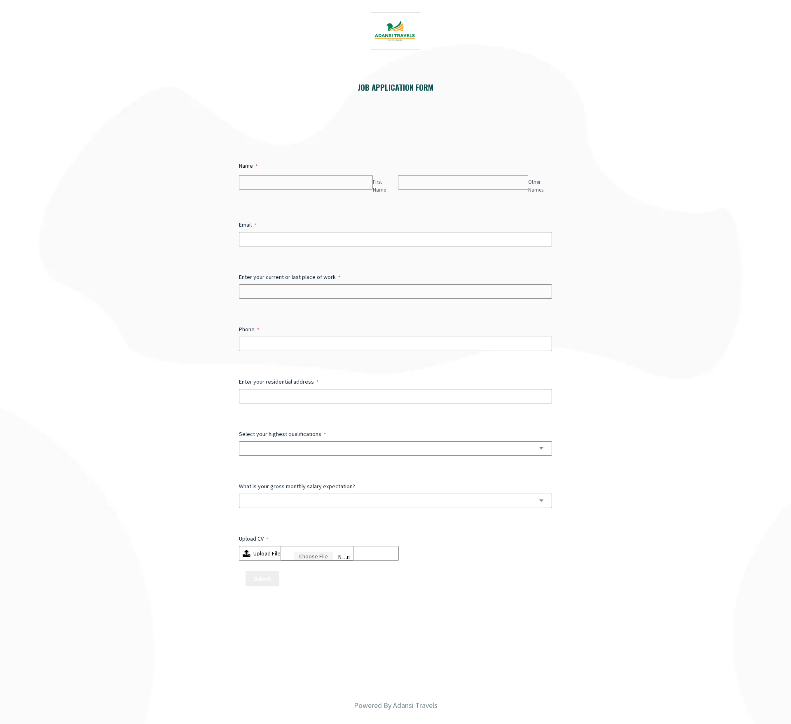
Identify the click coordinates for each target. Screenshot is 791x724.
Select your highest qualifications (282, 434)
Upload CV (253, 538)
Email (247, 224)
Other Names (535, 185)
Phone (249, 329)
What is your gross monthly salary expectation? (297, 486)
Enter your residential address (278, 381)
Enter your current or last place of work (289, 277)
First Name (379, 185)
